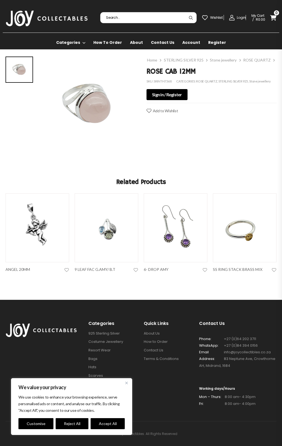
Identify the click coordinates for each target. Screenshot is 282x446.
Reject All (72, 423)
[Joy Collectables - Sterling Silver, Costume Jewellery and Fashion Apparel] (47, 18)
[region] (71, 406)
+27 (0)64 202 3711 (240, 338)
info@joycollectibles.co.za (247, 352)
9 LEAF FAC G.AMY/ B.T (95, 269)
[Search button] (191, 17)
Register (217, 42)
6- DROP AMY (156, 269)
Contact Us (162, 42)
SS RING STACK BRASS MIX (237, 269)
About (136, 42)
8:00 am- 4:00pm (227, 403)
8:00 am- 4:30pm (227, 396)
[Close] (126, 383)
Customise (36, 423)
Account (191, 42)
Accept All (108, 423)
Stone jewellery (223, 60)
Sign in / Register (167, 94)
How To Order (107, 42)
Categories (68, 42)
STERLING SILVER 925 (184, 60)
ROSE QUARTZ (257, 60)
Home (152, 60)
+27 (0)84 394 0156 (241, 345)
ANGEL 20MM (18, 269)
